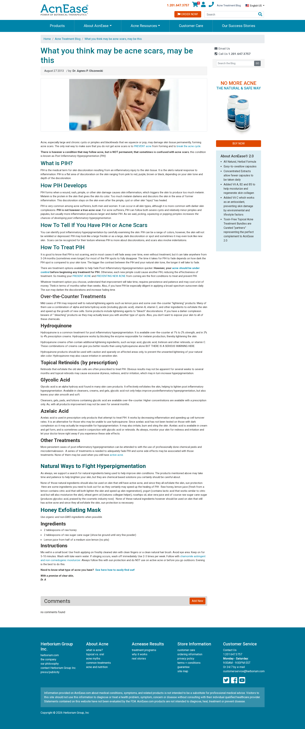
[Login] (203, 5)
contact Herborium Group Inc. (58, 668)
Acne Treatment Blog (229, 5)
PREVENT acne (142, 146)
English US (256, 5)
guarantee (183, 667)
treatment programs (144, 650)
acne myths (93, 658)
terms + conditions (189, 662)
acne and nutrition (97, 667)
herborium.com (50, 655)
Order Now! (189, 14)
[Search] (260, 14)
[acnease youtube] (242, 680)
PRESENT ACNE (82, 276)
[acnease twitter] (226, 680)
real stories (139, 658)
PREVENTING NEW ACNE (111, 276)
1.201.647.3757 (178, 5)
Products (57, 26)
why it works (139, 654)
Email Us (224, 48)
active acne (116, 454)
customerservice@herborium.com (244, 671)
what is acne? (94, 650)
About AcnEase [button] (96, 26)
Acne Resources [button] (144, 26)
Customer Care (191, 26)
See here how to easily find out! (115, 569)
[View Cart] (195, 5)
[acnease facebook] (234, 680)
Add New (197, 601)
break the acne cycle (189, 146)
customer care (186, 650)
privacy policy (185, 658)
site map (182, 671)
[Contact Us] (211, 5)
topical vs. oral (95, 654)
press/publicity (50, 672)
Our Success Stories (238, 26)
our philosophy (50, 663)
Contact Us (230, 650)
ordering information (189, 654)
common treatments (98, 662)
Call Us (234, 54)
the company (48, 659)
